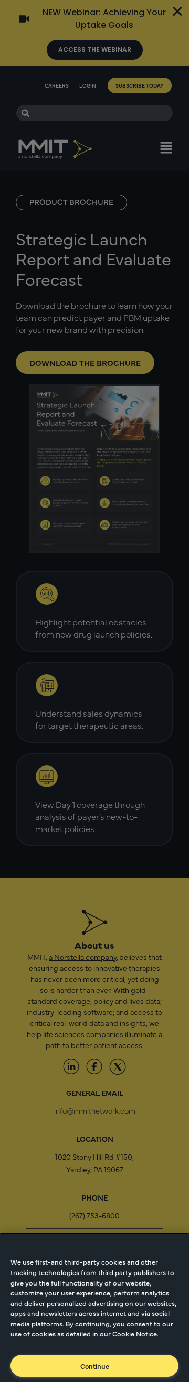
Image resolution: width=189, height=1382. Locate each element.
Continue (94, 1365)
